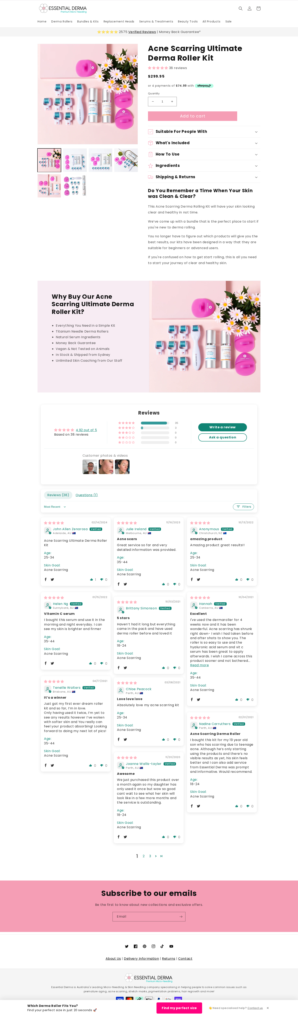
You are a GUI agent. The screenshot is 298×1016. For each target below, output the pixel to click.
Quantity (154, 93)
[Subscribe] (180, 916)
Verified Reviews (142, 32)
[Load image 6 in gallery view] (75, 186)
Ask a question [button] (222, 437)
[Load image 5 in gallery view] (49, 186)
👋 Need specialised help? (236, 1008)
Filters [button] (246, 507)
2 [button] (144, 856)
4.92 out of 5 (86, 430)
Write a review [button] (222, 427)
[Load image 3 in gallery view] (100, 160)
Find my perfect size (179, 1008)
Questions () (87, 495)
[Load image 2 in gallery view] (75, 160)
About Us (113, 958)
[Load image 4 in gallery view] (126, 160)
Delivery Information (141, 958)
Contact (185, 958)
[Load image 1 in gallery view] (49, 160)
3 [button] (150, 856)
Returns (168, 958)
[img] (54, 523)
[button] (240, 8)
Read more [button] (199, 665)
